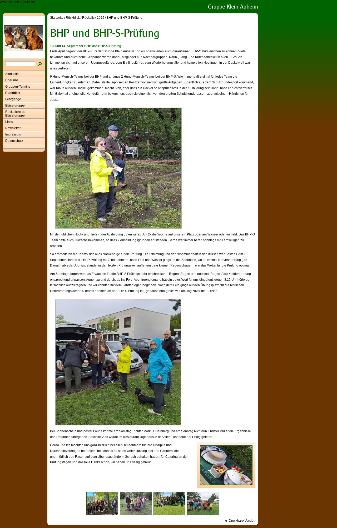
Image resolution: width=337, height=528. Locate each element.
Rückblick (12, 93)
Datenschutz (14, 141)
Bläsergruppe (15, 105)
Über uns (11, 80)
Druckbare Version (242, 520)
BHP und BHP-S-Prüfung (124, 17)
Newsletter (13, 128)
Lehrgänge (13, 99)
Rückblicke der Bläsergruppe (16, 113)
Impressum (13, 134)
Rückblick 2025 (93, 17)
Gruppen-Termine (18, 86)
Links (9, 122)
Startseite (12, 74)
